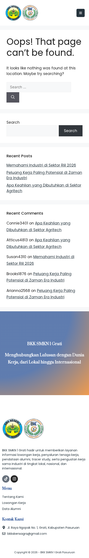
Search (13, 122)
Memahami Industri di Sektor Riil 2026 (41, 165)
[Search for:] (38, 87)
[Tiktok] (6, 479)
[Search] (12, 97)
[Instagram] (14, 479)
